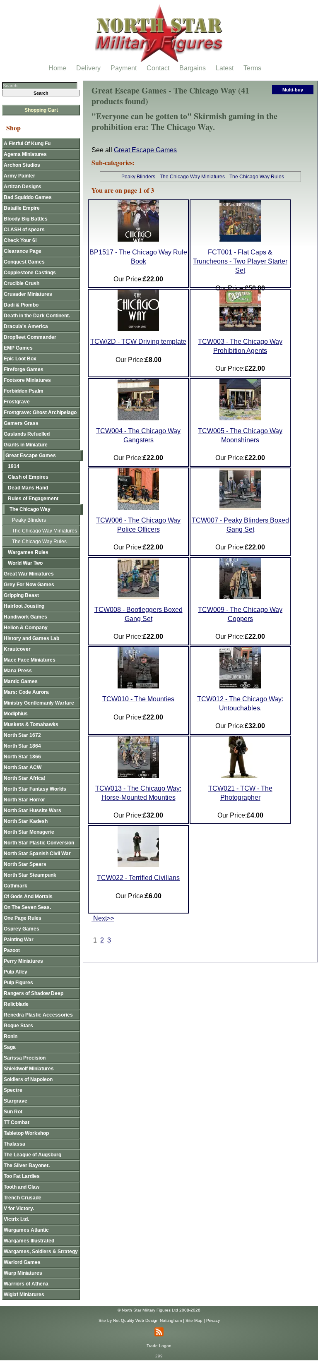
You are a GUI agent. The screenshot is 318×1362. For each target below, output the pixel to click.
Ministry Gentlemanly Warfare (39, 703)
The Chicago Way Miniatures (192, 177)
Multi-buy (292, 89)
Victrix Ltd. (16, 1219)
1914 (13, 466)
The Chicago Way (30, 509)
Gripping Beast (21, 595)
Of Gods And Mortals (28, 896)
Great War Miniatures (29, 574)
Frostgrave (17, 402)
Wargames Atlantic (26, 1230)
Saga (10, 1047)
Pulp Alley (15, 972)
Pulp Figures (18, 983)
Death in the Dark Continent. (37, 316)
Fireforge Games (23, 369)
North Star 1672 (22, 735)
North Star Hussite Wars (32, 810)
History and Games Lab (31, 638)
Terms (252, 68)
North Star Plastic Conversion (39, 843)
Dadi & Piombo (21, 305)
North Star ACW (22, 767)
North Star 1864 (22, 746)
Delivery (88, 68)
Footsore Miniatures (27, 380)
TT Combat (16, 1122)
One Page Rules (22, 918)
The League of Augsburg (32, 1155)
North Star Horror (24, 800)
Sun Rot (13, 1112)
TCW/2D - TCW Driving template (138, 341)
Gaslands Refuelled (27, 434)
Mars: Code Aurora (26, 692)
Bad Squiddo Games (28, 197)
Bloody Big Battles (26, 219)
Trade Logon (159, 1345)
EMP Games (18, 348)
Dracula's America (26, 326)
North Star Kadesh (26, 821)
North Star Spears (25, 864)
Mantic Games (21, 681)
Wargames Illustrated (29, 1241)
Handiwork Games (25, 617)
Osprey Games (21, 929)
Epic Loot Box (20, 359)
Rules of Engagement (33, 498)
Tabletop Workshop (26, 1133)
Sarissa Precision (25, 1058)
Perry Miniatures (23, 961)
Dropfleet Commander (30, 337)
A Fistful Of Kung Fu (27, 143)
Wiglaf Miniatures (24, 1294)
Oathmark (15, 886)
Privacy (213, 1320)
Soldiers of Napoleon (28, 1079)
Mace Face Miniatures (29, 660)
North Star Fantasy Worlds (35, 789)
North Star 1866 (22, 757)
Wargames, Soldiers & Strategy (41, 1251)
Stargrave (15, 1101)
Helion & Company (26, 628)
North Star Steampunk (30, 875)
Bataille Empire (22, 208)
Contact (158, 68)
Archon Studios (22, 165)
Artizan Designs (22, 186)
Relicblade (16, 1004)
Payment (124, 68)
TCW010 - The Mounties (138, 699)
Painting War (19, 939)
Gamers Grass (21, 423)
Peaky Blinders (138, 177)
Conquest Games (24, 262)
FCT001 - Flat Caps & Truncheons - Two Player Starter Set (240, 261)
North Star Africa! (25, 778)
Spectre (13, 1090)
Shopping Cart (41, 110)
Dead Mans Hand (28, 488)
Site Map (194, 1320)
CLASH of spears (24, 230)
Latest (225, 68)
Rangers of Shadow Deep (33, 993)
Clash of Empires (28, 477)
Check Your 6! (20, 240)
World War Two (25, 563)
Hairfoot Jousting (24, 606)
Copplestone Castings (30, 273)
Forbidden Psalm (23, 391)
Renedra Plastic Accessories (38, 1015)
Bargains (192, 68)
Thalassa (14, 1144)
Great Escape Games (145, 149)
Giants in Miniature (26, 445)
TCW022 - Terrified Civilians (138, 877)
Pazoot (12, 950)
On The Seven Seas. (27, 907)
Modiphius (16, 714)
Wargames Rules (28, 552)
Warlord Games (22, 1262)
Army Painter (19, 176)
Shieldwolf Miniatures (29, 1069)
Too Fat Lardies (22, 1176)
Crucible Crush (21, 283)
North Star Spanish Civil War (37, 853)
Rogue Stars (18, 1026)
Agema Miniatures (25, 154)
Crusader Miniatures (28, 294)
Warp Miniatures (23, 1273)
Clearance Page (22, 251)
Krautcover (17, 649)
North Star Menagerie (29, 832)
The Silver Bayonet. (27, 1165)
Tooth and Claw (21, 1187)
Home (57, 68)
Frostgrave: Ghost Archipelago (40, 412)
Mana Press (18, 671)
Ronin (10, 1036)
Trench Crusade (22, 1198)
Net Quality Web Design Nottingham (147, 1320)
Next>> (103, 918)
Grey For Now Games (29, 584)
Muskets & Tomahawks (31, 724)
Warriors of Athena (26, 1284)
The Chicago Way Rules (256, 177)
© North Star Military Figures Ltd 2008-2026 (159, 1310)
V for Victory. (19, 1208)
